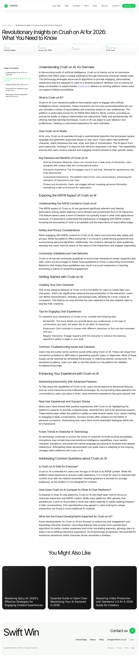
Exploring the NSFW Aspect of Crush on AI (18, 79)
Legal (133, 648)
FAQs (101, 639)
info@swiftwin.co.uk (116, 639)
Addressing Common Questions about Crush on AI (16, 95)
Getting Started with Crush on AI (17, 84)
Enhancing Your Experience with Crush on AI (17, 89)
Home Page (81, 639)
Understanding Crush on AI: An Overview (16, 73)
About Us (111, 648)
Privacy (119, 648)
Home (4, 25)
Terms (126, 648)
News (10, 25)
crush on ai (84, 86)
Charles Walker (10, 50)
